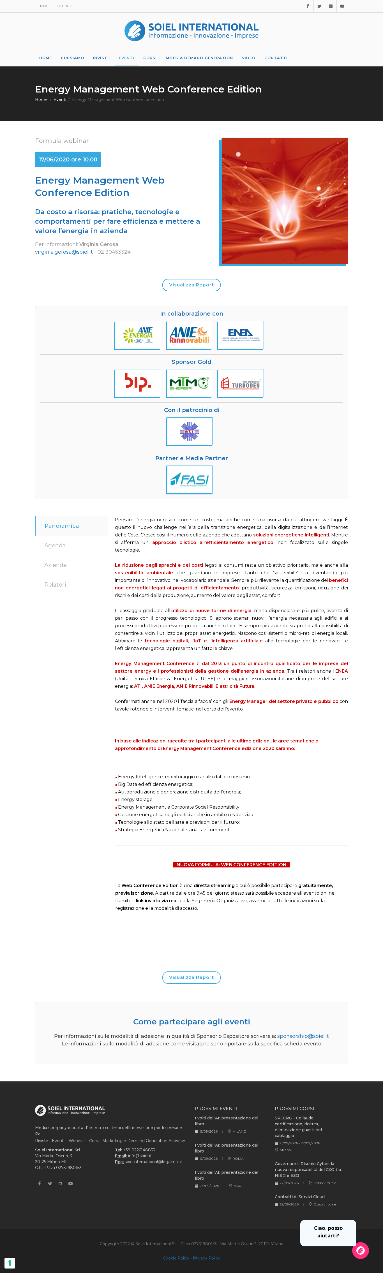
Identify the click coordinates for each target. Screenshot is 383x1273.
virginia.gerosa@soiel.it (64, 252)
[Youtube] (342, 6)
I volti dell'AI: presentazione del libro (226, 1120)
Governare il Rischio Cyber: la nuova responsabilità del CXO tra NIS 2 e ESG (308, 1169)
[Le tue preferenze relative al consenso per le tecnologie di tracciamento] (9, 1263)
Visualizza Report (191, 285)
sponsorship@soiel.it (303, 1036)
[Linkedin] (330, 6)
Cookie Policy (176, 1258)
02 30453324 (114, 252)
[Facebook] (307, 6)
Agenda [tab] (55, 545)
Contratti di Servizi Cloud (300, 1196)
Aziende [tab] (55, 565)
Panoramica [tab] (62, 525)
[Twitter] (319, 6)
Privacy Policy (206, 1258)
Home (44, 6)
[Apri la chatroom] (360, 1250)
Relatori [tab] (55, 584)
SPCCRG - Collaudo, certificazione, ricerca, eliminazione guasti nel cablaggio (298, 1126)
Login (62, 6)
